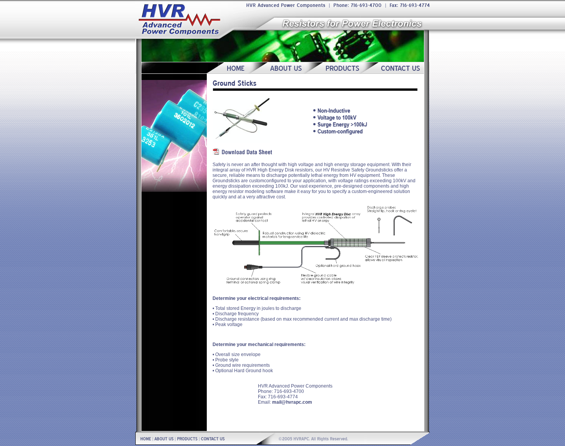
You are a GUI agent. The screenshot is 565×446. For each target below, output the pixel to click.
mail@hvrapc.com (292, 402)
